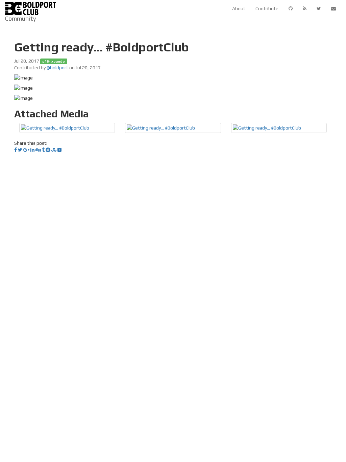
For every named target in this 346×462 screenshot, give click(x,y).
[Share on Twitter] (20, 149)
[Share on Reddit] (48, 149)
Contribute (266, 8)
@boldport (57, 67)
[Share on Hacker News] (59, 149)
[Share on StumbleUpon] (53, 149)
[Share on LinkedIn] (32, 149)
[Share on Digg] (38, 149)
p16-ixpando (53, 61)
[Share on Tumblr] (43, 149)
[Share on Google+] (26, 149)
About (238, 8)
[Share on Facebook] (15, 149)
